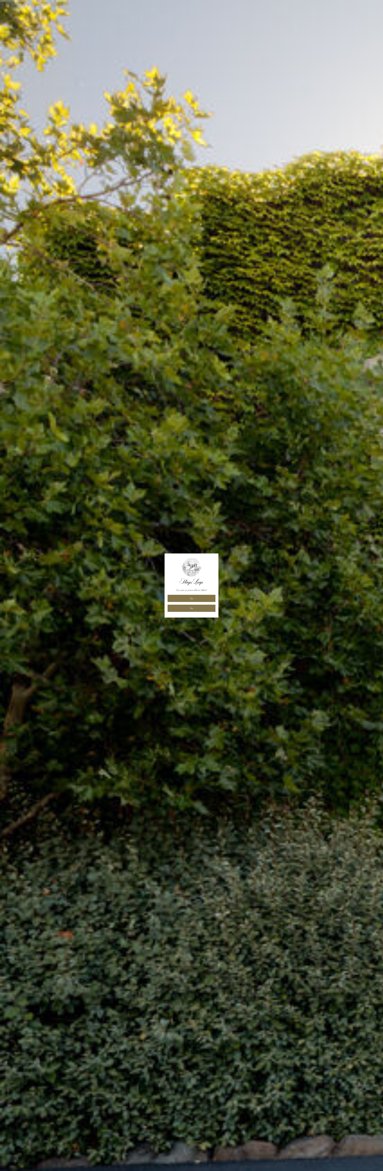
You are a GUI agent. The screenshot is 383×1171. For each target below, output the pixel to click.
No (191, 608)
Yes (191, 598)
